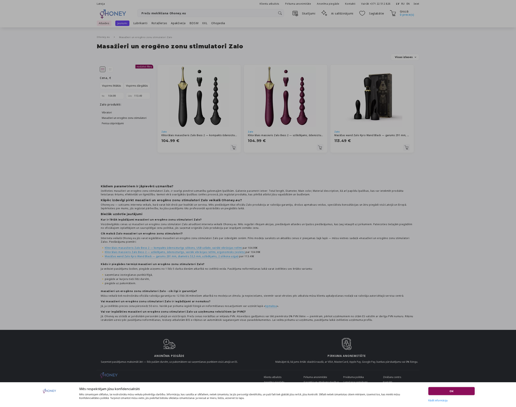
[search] (280, 13)
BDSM (194, 23)
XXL (204, 23)
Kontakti (350, 3)
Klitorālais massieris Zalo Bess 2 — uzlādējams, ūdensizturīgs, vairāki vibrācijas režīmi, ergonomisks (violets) (285, 135)
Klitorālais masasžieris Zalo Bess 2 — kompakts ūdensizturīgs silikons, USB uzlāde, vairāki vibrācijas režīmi (199, 135)
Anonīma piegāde (328, 3)
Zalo (164, 131)
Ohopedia (218, 23)
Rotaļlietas (159, 23)
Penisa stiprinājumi (113, 123)
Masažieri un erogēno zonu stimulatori (124, 118)
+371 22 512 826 (380, 3)
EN (408, 3)
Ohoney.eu (104, 36)
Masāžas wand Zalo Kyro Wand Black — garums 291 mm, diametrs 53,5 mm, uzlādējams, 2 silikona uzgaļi (372, 135)
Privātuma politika (353, 377)
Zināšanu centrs (392, 377)
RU (403, 3)
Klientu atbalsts (269, 3)
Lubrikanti (140, 23)
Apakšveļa (178, 23)
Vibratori (107, 112)
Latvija (101, 3)
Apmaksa (271, 306)
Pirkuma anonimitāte (298, 3)
